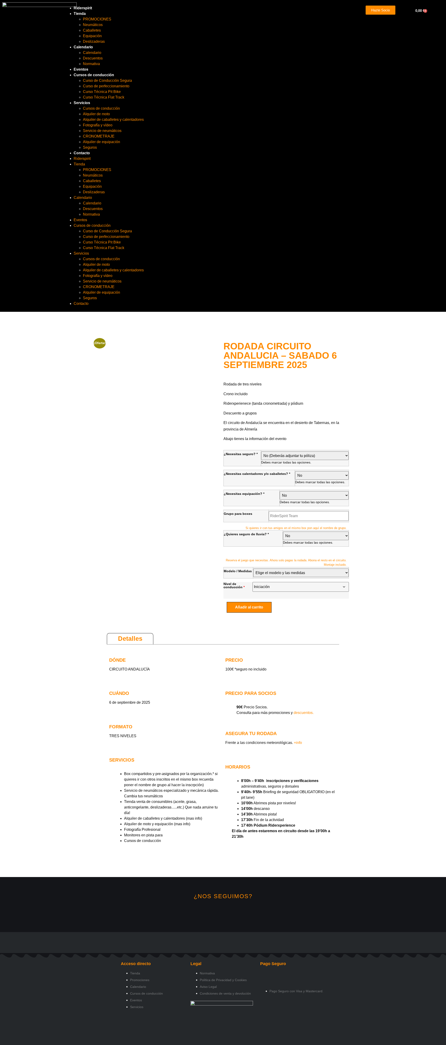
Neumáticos (93, 25)
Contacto (82, 153)
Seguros (90, 147)
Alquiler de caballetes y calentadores (113, 120)
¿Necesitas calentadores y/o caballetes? (257, 473)
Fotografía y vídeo (97, 125)
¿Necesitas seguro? (241, 454)
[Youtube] (239, 913)
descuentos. (303, 713)
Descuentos (93, 58)
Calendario (83, 47)
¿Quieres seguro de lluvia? (246, 534)
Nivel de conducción (233, 585)
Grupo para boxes (238, 513)
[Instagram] (207, 913)
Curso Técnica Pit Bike (102, 92)
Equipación (92, 36)
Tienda (80, 14)
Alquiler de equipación (101, 142)
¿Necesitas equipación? (244, 493)
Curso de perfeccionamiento (106, 86)
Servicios (82, 103)
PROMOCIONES (97, 19)
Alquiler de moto (96, 114)
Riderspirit (83, 8)
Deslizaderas (94, 41)
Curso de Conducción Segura (107, 80)
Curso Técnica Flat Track (103, 97)
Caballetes (92, 30)
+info (298, 743)
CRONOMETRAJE (99, 136)
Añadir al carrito (249, 607)
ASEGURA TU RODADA (251, 733)
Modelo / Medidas (238, 571)
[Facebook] (223, 913)
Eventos (81, 69)
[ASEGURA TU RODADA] (228, 723)
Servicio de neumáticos (102, 131)
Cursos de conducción (94, 75)
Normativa (91, 64)
